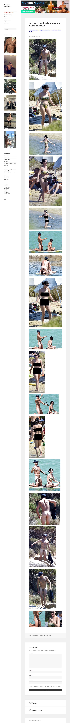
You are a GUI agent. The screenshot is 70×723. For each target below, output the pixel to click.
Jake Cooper (6, 157)
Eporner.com (6, 23)
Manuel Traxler (7, 159)
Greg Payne (6, 165)
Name (30, 670)
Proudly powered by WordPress (35, 720)
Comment (31, 653)
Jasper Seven (6, 177)
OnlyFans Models (7, 21)
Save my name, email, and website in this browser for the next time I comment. (45, 686)
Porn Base (6, 189)
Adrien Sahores (7, 175)
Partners (6, 18)
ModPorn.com (7, 193)
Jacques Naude (6, 179)
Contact (5, 16)
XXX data (6, 191)
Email (30, 675)
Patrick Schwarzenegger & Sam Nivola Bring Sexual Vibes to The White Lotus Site (10, 170)
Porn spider (6, 188)
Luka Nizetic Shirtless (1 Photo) (10, 163)
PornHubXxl (6, 192)
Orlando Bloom (48, 635)
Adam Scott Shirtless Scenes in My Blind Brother (9, 173)
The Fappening (7, 187)
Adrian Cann (6, 161)
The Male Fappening (7, 5)
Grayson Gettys (7, 155)
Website (30, 680)
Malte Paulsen (6, 167)
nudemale (41, 635)
